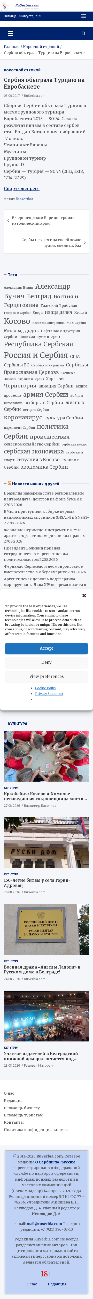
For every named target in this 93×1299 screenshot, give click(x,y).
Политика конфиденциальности (36, 1129)
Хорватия (55, 379)
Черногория (20, 386)
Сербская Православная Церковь (46, 368)
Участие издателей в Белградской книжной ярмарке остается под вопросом (41, 1058)
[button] (85, 596)
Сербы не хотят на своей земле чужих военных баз (51, 243)
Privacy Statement (49, 694)
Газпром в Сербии (17, 313)
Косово (17, 321)
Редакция (13, 1100)
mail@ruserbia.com (44, 1223)
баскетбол (24, 198)
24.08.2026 (12, 978)
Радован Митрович (39, 1065)
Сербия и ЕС (16, 365)
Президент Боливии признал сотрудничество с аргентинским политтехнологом (36, 554)
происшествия (50, 437)
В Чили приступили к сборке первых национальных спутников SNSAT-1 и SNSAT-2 (46, 517)
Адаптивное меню (83, 16)
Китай (80, 312)
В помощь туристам (23, 1115)
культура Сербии (63, 417)
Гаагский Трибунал (59, 306)
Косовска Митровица (48, 323)
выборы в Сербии (43, 402)
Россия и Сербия (36, 355)
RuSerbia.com (34, 95)
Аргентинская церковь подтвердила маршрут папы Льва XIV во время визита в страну (45, 585)
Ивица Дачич (58, 312)
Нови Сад (27, 337)
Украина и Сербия (31, 379)
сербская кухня (74, 444)
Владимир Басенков (40, 805)
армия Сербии (45, 394)
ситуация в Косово (38, 459)
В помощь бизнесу (22, 1108)
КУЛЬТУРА (17, 724)
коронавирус (23, 417)
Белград (39, 296)
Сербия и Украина (47, 365)
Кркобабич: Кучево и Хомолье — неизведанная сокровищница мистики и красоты (46, 798)
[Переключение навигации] (10, 33)
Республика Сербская (38, 344)
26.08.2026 (12, 892)
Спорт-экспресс (22, 188)
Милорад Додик (21, 330)
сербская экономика (34, 451)
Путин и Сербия (48, 337)
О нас (9, 1093)
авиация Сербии (56, 386)
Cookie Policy (45, 688)
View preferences (46, 676)
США (75, 356)
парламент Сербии (19, 428)
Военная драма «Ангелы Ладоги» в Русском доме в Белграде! (42, 970)
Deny (46, 662)
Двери (38, 313)
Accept (46, 648)
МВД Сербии (76, 323)
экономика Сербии (44, 467)
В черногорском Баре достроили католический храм (43, 220)
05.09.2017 (12, 95)
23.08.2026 (12, 1065)
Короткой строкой (22, 70)
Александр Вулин (18, 287)
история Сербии (36, 410)
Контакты (14, 1122)
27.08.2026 (12, 805)
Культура (11, 788)
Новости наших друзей (35, 484)
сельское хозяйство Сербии (32, 444)
